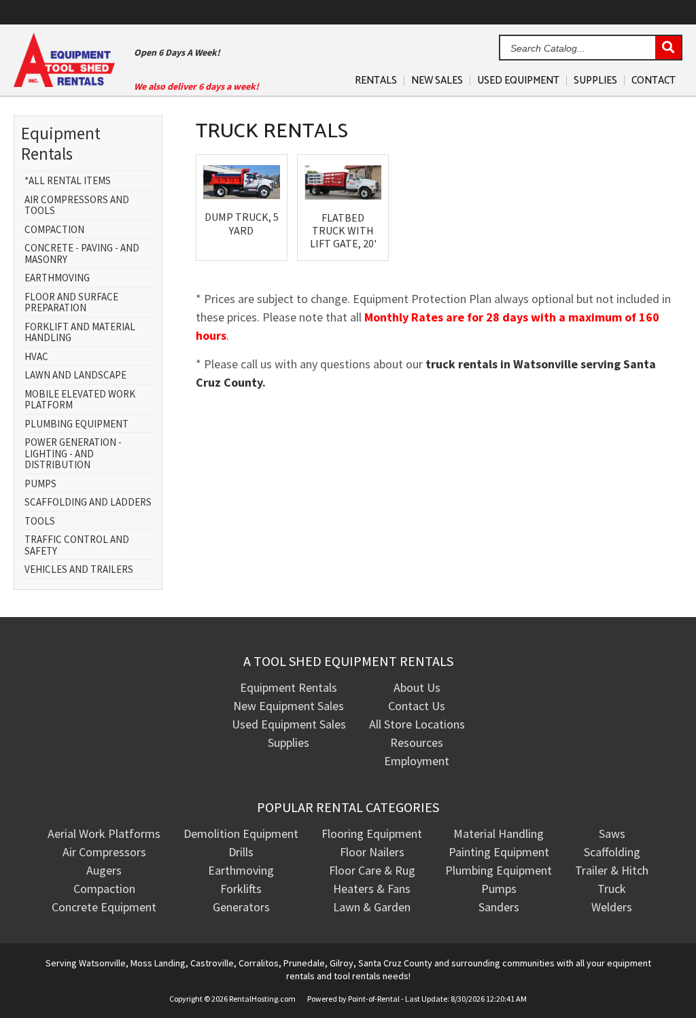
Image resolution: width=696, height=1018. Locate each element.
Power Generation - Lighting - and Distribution (73, 454)
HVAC (36, 357)
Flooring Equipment (371, 833)
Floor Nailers (372, 852)
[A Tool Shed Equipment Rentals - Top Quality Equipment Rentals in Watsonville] (64, 82)
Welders (611, 907)
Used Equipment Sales (289, 724)
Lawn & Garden (372, 907)
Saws (612, 833)
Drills (241, 852)
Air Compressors (104, 852)
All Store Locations (417, 724)
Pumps (40, 484)
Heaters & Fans (372, 888)
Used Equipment (518, 80)
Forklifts (241, 888)
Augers (104, 870)
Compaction (54, 230)
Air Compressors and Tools (76, 205)
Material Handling (498, 833)
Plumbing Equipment (76, 424)
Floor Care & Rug (372, 870)
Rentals (376, 80)
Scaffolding (612, 852)
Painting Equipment (499, 852)
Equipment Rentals (288, 687)
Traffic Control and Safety (76, 545)
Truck (611, 888)
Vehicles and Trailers (78, 570)
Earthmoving (57, 278)
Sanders (498, 907)
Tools (39, 521)
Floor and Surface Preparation (71, 303)
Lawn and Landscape (75, 375)
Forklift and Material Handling (79, 332)
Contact (653, 80)
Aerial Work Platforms (104, 833)
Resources (416, 742)
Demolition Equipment (241, 833)
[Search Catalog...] (668, 48)
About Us (417, 687)
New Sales (437, 80)
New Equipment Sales (288, 706)
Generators (241, 907)
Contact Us (416, 706)
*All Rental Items (67, 181)
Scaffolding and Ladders (88, 502)
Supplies (595, 80)
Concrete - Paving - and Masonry (81, 254)
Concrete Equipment (104, 907)
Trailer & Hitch (611, 870)
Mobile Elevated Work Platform (79, 400)
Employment (416, 761)
